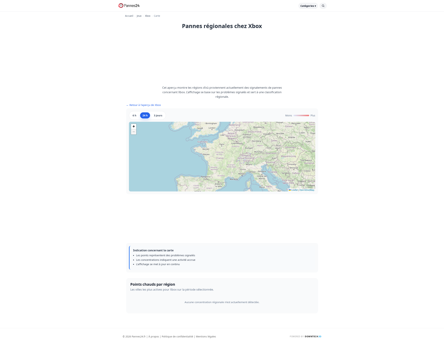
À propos (153, 336)
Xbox (147, 15)
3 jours (158, 115)
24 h (145, 115)
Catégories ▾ (308, 5)
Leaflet (294, 189)
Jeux (139, 15)
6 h (134, 115)
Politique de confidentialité (177, 336)
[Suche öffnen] (323, 6)
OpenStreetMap (306, 189)
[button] (133, 126)
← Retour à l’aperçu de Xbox (143, 105)
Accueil (129, 15)
